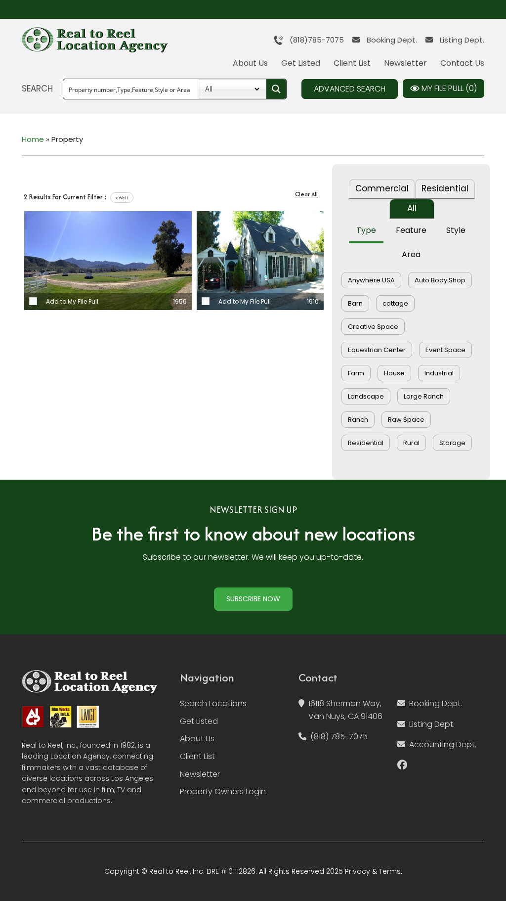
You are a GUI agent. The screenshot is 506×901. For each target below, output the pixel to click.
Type (366, 230)
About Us (250, 63)
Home (33, 139)
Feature (411, 230)
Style (455, 230)
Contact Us (462, 63)
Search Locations (213, 703)
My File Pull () (448, 88)
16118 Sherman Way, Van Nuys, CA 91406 (345, 710)
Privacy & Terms (373, 871)
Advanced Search (349, 88)
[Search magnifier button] (276, 89)
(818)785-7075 (314, 40)
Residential (445, 188)
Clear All (306, 194)
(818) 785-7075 (339, 736)
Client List (352, 63)
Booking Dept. (391, 40)
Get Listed (300, 63)
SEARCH (37, 88)
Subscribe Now (253, 599)
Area (411, 254)
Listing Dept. (461, 40)
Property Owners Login (223, 791)
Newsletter (405, 63)
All (412, 208)
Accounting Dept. (442, 744)
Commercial (382, 188)
